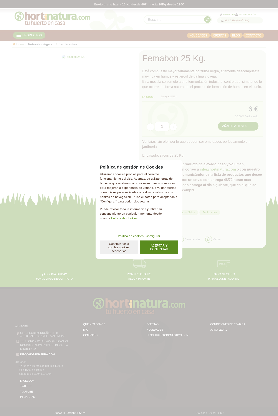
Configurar (153, 236)
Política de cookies (131, 236)
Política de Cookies (124, 218)
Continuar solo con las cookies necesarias (118, 247)
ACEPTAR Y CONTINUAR (159, 247)
